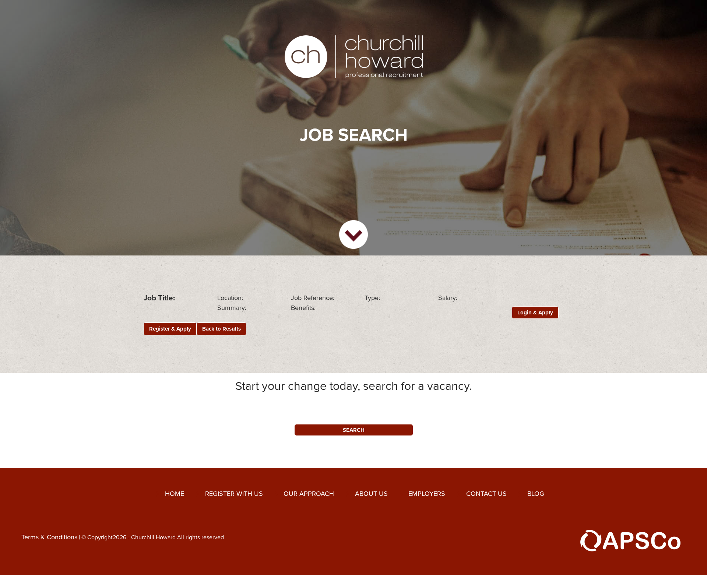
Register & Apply (170, 328)
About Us (371, 494)
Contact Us (486, 494)
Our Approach (309, 494)
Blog (535, 494)
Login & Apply (535, 312)
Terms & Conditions (49, 537)
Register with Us (234, 494)
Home (174, 494)
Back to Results (221, 328)
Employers (426, 494)
